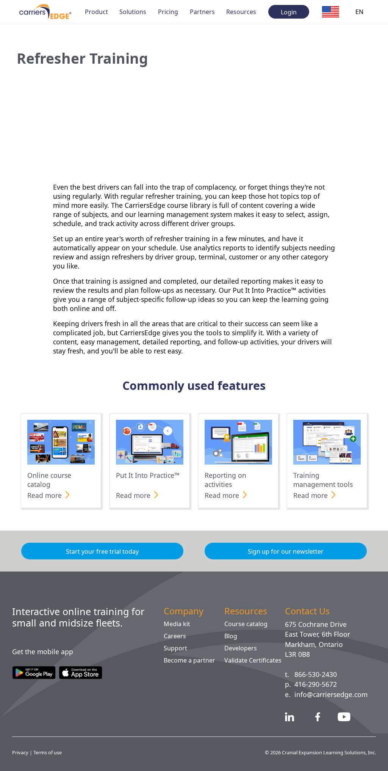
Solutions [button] (133, 12)
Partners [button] (202, 12)
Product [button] (96, 12)
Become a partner (191, 660)
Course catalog (247, 624)
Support (176, 648)
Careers (176, 636)
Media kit (177, 624)
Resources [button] (241, 12)
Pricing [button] (168, 12)
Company (186, 611)
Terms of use (49, 752)
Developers (241, 648)
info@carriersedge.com (334, 694)
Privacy (21, 752)
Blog (231, 636)
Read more (46, 495)
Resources (246, 611)
